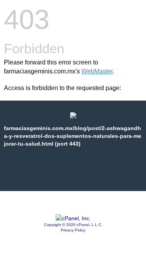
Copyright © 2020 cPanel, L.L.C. (73, 224)
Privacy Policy (73, 230)
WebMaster (97, 71)
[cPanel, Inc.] (73, 218)
